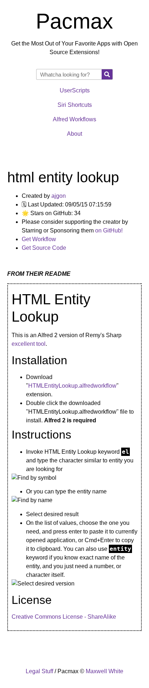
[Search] (107, 74)
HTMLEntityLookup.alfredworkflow (72, 386)
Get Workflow (39, 239)
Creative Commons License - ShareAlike (64, 617)
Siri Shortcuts (75, 105)
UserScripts (75, 90)
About (74, 134)
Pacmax (74, 21)
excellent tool (29, 344)
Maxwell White (104, 671)
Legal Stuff (39, 671)
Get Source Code (44, 248)
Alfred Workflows (74, 119)
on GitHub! (109, 230)
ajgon (58, 196)
